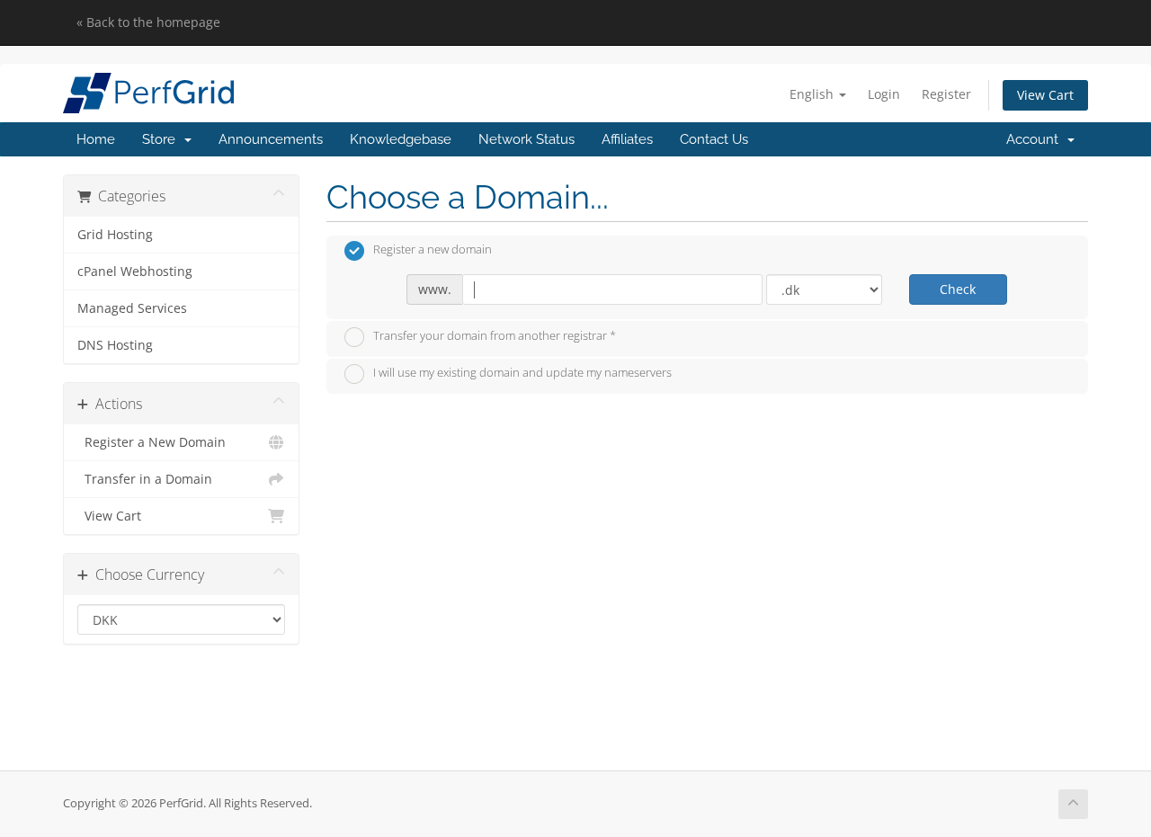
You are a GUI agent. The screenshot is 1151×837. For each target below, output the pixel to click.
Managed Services (132, 308)
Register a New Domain (151, 442)
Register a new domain (432, 250)
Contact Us (714, 139)
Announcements (271, 139)
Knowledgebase (400, 139)
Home (95, 139)
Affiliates (627, 139)
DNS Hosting (115, 345)
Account (1036, 139)
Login (884, 93)
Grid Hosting (115, 235)
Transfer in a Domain (144, 479)
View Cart (1045, 94)
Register (946, 93)
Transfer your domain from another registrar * (494, 335)
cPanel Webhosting (134, 271)
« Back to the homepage (148, 22)
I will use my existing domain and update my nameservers (522, 373)
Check (958, 289)
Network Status (526, 139)
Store (162, 139)
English (813, 93)
